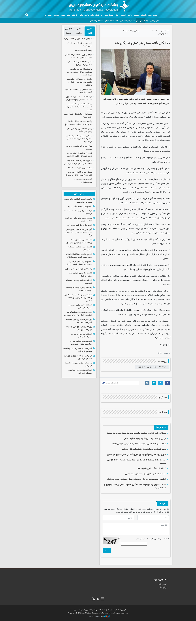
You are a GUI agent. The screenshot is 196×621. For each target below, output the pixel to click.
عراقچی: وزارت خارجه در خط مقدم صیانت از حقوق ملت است (78, 56)
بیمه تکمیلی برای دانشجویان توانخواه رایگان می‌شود (144, 449)
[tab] (89, 31)
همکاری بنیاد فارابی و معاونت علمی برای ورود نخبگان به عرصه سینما (136, 433)
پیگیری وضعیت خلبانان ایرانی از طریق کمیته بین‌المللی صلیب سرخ (78, 123)
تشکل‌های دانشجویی (127, 20)
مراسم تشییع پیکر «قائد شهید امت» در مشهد (78, 212)
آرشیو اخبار (48, 15)
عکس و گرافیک (77, 15)
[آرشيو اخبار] (102, 599)
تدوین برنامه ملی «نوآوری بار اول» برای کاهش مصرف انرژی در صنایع (136, 454)
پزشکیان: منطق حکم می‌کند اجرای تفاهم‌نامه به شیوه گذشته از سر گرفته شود (79, 138)
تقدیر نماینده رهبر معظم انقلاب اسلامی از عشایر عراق (80, 63)
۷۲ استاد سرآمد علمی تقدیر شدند (151, 468)
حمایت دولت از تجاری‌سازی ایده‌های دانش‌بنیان (145, 474)
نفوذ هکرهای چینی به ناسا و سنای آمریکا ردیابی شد (78, 91)
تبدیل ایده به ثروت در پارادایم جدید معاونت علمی (145, 438)
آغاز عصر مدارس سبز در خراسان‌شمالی (83, 181)
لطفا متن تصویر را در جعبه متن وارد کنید (152, 538)
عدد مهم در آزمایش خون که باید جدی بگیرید (79, 44)
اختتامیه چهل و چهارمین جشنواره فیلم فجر (79, 282)
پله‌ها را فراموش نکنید (83, 50)
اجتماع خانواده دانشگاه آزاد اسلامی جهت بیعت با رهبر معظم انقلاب (78, 256)
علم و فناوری (89, 15)
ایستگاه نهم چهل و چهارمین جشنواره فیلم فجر (81, 336)
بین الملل (98, 15)
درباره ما (163, 587)
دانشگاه (144, 15)
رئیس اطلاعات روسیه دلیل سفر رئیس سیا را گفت (79, 130)
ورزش (117, 15)
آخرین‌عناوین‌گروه (152, 20)
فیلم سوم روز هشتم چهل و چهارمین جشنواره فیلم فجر (81, 343)
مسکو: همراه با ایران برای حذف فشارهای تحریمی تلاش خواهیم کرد (78, 174)
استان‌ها (57, 15)
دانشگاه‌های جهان (111, 20)
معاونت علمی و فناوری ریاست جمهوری (152, 366)
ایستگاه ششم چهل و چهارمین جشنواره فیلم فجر (80, 372)
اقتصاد (123, 15)
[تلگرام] (98, 599)
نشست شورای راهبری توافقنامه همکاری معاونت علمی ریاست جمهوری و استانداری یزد (135, 486)
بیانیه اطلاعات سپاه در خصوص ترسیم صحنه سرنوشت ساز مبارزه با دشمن (78, 106)
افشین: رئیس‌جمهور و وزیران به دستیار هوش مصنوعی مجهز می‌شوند (136, 479)
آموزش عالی (140, 20)
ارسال (107, 550)
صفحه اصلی (152, 15)
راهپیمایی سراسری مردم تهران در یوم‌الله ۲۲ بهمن (79, 289)
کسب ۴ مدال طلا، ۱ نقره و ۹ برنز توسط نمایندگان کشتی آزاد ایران (79, 155)
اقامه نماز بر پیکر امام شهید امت (79, 225)
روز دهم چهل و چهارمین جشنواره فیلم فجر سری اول (79, 328)
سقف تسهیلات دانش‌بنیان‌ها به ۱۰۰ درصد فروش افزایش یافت (139, 444)
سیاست (136, 15)
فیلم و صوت (65, 15)
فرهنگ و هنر (108, 15)
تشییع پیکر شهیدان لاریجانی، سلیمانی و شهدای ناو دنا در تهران (79, 263)
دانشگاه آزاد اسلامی (97, 20)
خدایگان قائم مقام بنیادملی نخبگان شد (142, 43)
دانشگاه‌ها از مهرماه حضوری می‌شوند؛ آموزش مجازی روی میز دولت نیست (79, 72)
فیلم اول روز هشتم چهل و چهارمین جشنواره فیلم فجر (78, 357)
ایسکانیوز (145, 112)
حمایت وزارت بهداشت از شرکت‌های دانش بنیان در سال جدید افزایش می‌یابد (136, 461)
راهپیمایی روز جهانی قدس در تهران (78, 268)
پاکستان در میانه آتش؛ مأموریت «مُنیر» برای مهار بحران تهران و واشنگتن (79, 82)
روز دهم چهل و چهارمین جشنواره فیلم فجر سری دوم (79, 321)
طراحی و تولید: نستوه (96, 616)
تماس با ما (162, 584)
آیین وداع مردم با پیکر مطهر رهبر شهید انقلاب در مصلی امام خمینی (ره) (78, 232)
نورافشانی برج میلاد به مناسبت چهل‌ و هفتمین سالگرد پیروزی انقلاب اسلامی (78, 297)
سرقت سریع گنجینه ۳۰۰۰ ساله (80, 167)
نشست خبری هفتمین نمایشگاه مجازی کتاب (80, 248)
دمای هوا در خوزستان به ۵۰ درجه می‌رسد (79, 148)
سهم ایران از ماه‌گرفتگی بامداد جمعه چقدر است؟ (78, 116)
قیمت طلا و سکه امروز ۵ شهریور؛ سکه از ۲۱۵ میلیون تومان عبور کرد (78, 98)
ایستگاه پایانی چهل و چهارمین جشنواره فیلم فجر (80, 306)
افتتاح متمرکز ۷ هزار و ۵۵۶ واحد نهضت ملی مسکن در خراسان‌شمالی (78, 162)
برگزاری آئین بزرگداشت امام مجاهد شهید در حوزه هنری (78, 201)
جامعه (130, 15)
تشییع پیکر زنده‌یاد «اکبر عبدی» (80, 206)
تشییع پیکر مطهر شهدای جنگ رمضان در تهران (80, 274)
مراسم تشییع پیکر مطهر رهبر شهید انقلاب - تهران (78, 220)
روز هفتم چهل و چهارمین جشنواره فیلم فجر (78, 364)
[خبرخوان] (93, 599)
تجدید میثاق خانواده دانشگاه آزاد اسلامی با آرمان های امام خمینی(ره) (78, 314)
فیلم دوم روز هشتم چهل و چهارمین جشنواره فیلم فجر (77, 350)
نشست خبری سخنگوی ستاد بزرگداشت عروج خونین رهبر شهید (78, 241)
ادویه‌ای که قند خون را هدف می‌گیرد (78, 38)
